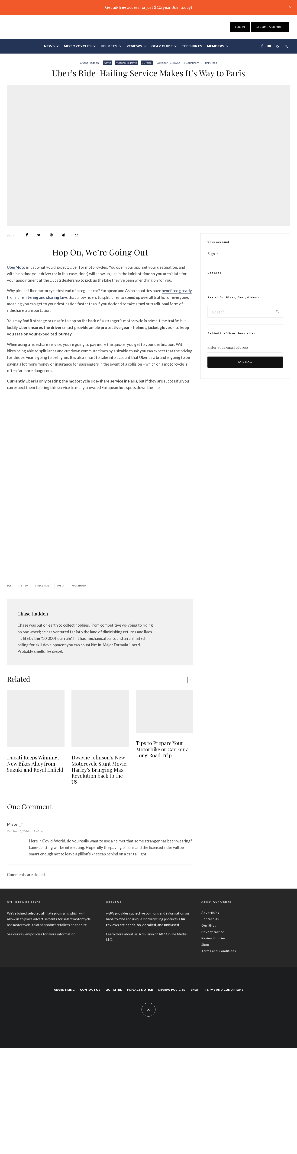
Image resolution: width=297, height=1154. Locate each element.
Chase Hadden (89, 62)
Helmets (109, 46)
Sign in (213, 253)
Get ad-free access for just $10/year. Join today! (148, 7)
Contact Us (210, 919)
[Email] (76, 235)
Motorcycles (78, 46)
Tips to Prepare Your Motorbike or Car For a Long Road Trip (162, 749)
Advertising (210, 913)
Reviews (134, 46)
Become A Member (270, 26)
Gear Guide (162, 46)
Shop (205, 945)
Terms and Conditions (218, 951)
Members (215, 46)
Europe (147, 62)
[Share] (27, 235)
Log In (240, 26)
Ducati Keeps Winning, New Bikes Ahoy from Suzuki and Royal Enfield (35, 763)
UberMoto (16, 267)
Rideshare (43, 586)
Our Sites (208, 925)
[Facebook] (262, 46)
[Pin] (51, 235)
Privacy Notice (212, 932)
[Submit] (63, 235)
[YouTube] (269, 46)
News (49, 46)
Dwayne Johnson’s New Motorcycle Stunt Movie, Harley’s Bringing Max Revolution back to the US (99, 769)
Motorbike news (126, 62)
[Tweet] (38, 235)
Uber (61, 586)
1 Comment (192, 62)
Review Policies (213, 938)
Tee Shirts (192, 46)
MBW (25, 586)
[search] (278, 311)
